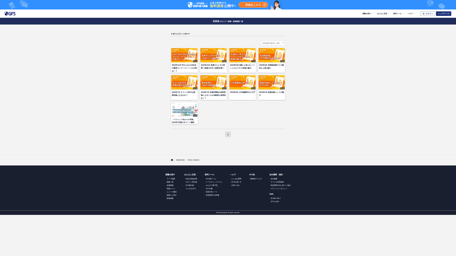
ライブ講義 (171, 179)
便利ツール (397, 13)
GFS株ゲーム (211, 179)
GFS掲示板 (189, 185)
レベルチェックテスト (214, 182)
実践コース (171, 189)
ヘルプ (410, 13)
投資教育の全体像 (212, 195)
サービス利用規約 (277, 182)
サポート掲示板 (191, 182)
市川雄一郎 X (275, 198)
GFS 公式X (275, 201)
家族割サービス (256, 179)
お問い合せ (235, 185)
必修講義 (170, 185)
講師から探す (172, 195)
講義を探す (367, 13)
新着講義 (170, 198)
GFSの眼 (209, 189)
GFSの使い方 (236, 182)
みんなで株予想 (212, 185)
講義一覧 (170, 182)
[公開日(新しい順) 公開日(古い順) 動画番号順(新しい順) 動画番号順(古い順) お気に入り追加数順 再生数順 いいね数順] (273, 43)
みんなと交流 (382, 13)
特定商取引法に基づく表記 (281, 185)
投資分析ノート (212, 192)
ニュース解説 (172, 192)
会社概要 (274, 179)
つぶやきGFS (190, 189)
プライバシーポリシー (279, 189)
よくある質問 (236, 179)
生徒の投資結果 (191, 179)
